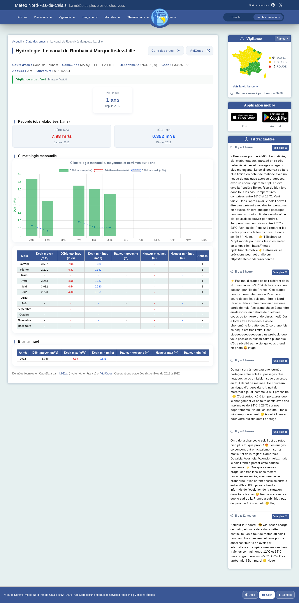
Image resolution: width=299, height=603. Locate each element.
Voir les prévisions (268, 17)
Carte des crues (36, 41)
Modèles (110, 17)
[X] (281, 5)
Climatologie (164, 17)
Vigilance (65, 17)
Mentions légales (144, 594)
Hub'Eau (63, 373)
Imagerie (88, 17)
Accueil (22, 17)
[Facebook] (273, 5)
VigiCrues (106, 373)
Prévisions (41, 17)
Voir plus (279, 147)
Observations (136, 17)
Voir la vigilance (244, 86)
